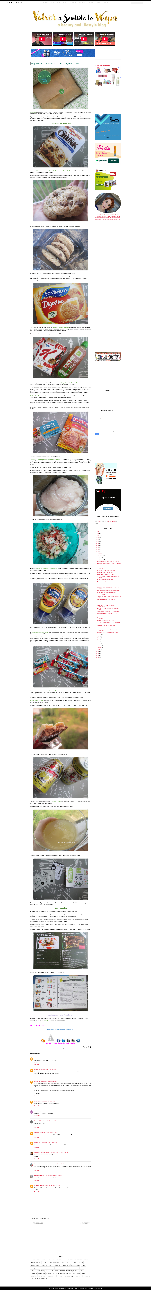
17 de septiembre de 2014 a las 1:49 (53, 1175)
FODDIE (106, 2)
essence (43, 1268)
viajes (36, 1278)
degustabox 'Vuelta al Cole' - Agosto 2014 (107, 603)
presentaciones (50, 1273)
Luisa (35, 1101)
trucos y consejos (69, 1276)
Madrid (39, 1259)
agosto (99, 634)
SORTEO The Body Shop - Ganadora (106, 570)
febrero (99, 647)
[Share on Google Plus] (89, 1047)
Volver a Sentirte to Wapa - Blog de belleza (71, 1288)
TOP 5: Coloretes (101, 594)
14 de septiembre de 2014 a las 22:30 (59, 1152)
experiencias (50, 1268)
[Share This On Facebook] (83, 1047)
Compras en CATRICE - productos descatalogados (105, 606)
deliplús (83, 1265)
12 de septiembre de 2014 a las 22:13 (52, 1111)
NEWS (52, 2)
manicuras (69, 1270)
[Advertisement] (60, 1240)
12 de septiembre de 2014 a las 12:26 (48, 1081)
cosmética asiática (66, 1262)
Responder (37, 1064)
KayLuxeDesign (98, 1288)
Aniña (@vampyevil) (39, 1175)
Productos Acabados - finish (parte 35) (106, 574)
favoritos (57, 1268)
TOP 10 (49, 1259)
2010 (97, 658)
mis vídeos (76, 1270)
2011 (97, 655)
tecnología (34, 1276)
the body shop (42, 1276)
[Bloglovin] (16, 3)
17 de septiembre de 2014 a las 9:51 (52, 1185)
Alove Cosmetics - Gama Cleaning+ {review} (107, 632)
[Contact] (21, 3)
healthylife (76, 1268)
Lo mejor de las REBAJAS (102, 65)
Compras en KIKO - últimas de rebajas (106, 592)
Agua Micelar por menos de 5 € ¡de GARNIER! (108, 611)
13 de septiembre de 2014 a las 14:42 (48, 1132)
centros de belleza (36, 1262)
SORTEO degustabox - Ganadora (105, 579)
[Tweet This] (85, 1047)
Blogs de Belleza (112, 521)
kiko (42, 1270)
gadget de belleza (67, 1268)
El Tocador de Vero (39, 1185)
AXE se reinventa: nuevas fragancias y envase (108, 590)
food (72, 1048)
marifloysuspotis (38, 1111)
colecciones (56, 1262)
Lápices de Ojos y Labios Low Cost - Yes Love (108, 561)
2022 (97, 535)
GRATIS (65, 2)
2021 (97, 537)
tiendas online (52, 1276)
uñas (32, 1278)
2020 (97, 539)
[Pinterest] (9, 3)
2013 (97, 651)
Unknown (36, 1132)
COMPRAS (33, 1259)
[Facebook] (4, 3)
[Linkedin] (18, 3)
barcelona (73, 1259)
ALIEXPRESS (82, 2)
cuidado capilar (35, 1265)
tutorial (78, 1276)
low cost (62, 1270)
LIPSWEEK (91, 2)
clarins (44, 1262)
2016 (97, 548)
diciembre (100, 553)
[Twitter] (7, 3)
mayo (99, 641)
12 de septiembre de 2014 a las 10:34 (50, 1058)
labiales (47, 1270)
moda (81, 1270)
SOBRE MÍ (45, 2)
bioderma (79, 1259)
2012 (97, 653)
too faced (60, 1276)
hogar (32, 1270)
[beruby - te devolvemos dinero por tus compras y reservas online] (108, 510)
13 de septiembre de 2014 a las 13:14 (48, 1121)
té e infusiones (86, 1276)
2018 (97, 543)
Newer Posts (38, 1223)
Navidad (44, 1259)
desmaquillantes (35, 1268)
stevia (78, 1273)
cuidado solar (66, 1265)
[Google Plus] (14, 3)
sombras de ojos (70, 1273)
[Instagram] (11, 3)
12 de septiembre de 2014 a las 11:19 (47, 1069)
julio (99, 637)
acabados (55, 1259)
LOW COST (73, 2)
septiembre (100, 560)
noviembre (100, 555)
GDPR (58, 2)
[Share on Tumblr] (90, 1047)
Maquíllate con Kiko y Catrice (104, 585)
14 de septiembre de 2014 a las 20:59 (48, 1142)
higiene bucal (84, 1268)
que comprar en (60, 1273)
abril (99, 643)
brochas (86, 1259)
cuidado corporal (46, 1265)
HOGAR (99, 2)
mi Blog (99, 521)
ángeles (36, 1142)
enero (99, 649)
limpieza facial (54, 1270)
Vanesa (36, 1069)
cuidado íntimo (75, 1265)
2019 (97, 541)
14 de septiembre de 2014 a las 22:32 (55, 1164)
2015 (97, 550)
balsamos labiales (64, 1259)
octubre (99, 558)
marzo (99, 645)
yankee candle (43, 1278)
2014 (97, 552)
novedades (34, 1273)
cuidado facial (56, 1265)
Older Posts (84, 1223)
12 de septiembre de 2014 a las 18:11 (46, 1101)
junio (99, 639)
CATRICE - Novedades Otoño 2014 (105, 620)
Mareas (36, 1121)
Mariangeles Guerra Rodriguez (41, 1152)
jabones (38, 1270)
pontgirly (36, 1081)
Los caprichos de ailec (39, 1164)
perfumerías (41, 1273)
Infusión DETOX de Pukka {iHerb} (105, 572)
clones (50, 1262)
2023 (97, 533)
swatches (83, 1273)
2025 (97, 531)
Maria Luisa (37, 1058)
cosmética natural (78, 1262)
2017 (97, 545)
